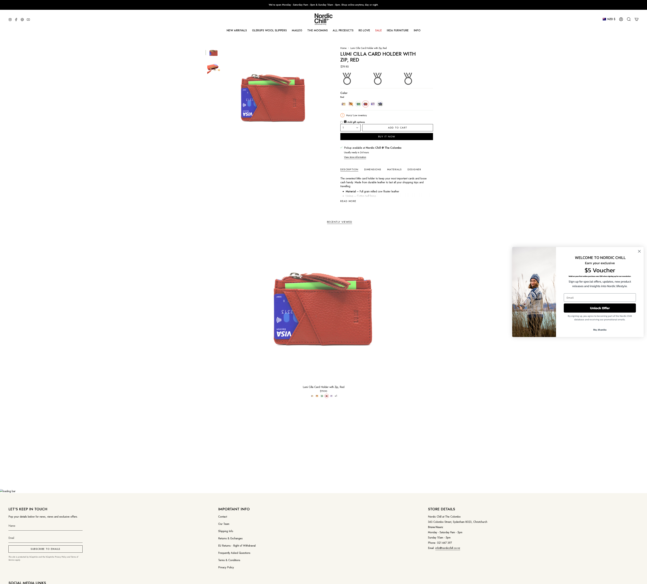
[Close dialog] (639, 251)
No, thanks (600, 330)
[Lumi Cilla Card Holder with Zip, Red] (323, 307)
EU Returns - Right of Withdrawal (237, 546)
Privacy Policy (60, 556)
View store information (355, 157)
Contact (222, 517)
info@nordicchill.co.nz (447, 548)
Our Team (223, 524)
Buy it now (386, 136)
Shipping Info (225, 531)
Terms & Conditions (229, 560)
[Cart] (636, 19)
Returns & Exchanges (230, 538)
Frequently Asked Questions (234, 553)
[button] (297, 30)
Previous (223, 96)
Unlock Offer (600, 308)
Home (343, 48)
